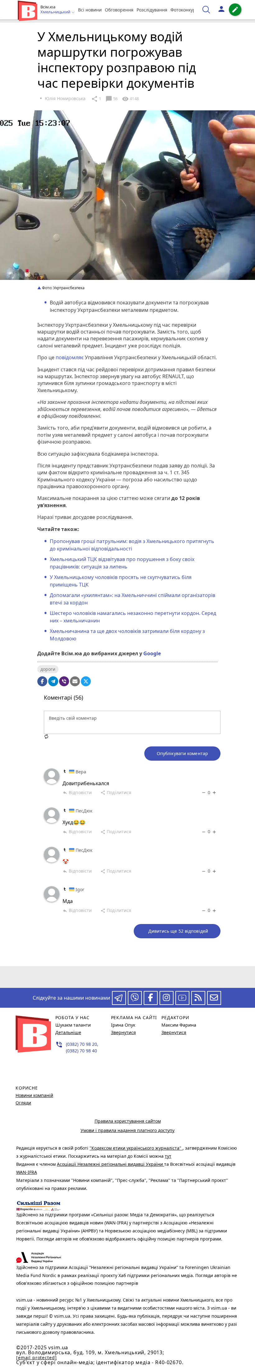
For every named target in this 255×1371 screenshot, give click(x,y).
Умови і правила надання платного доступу (127, 1130)
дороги (47, 669)
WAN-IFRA (26, 1172)
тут (168, 1156)
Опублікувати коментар (182, 753)
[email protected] (36, 1357)
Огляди (23, 1103)
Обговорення (119, 10)
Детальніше (68, 1032)
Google (152, 653)
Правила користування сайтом (128, 1121)
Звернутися (123, 1032)
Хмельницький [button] (55, 12)
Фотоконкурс (184, 10)
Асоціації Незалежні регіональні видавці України (110, 1164)
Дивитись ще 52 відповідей (178, 931)
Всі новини (90, 10)
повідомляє (70, 357)
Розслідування (152, 10)
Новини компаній (34, 1095)
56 (111, 98)
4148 (130, 98)
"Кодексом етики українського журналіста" (136, 1148)
